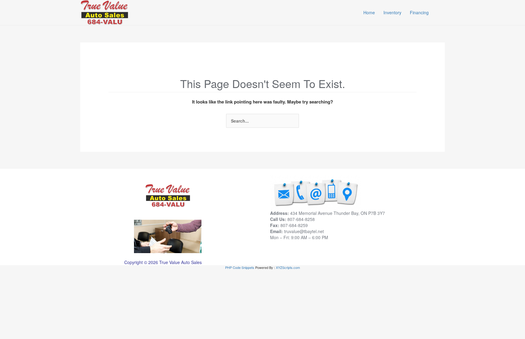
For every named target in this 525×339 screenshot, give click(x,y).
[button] (442, 12)
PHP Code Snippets (239, 267)
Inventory (392, 12)
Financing (419, 12)
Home (369, 12)
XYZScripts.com (288, 267)
